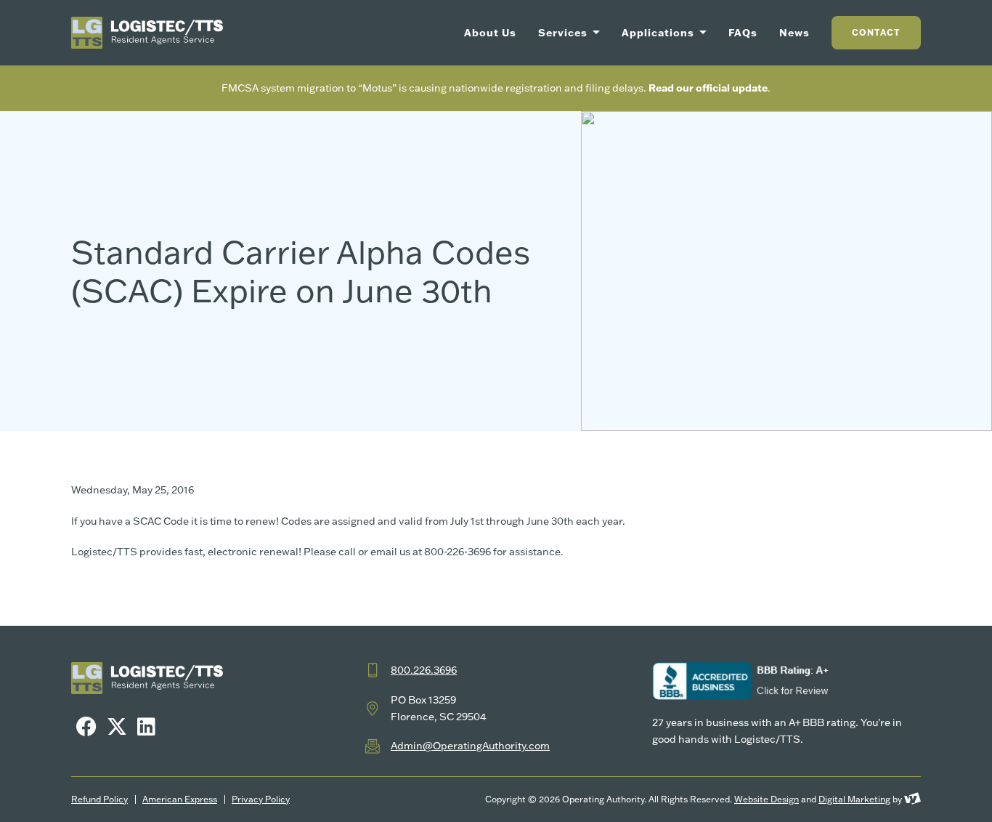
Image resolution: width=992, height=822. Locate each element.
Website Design (766, 799)
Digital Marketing (854, 799)
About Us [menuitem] (490, 33)
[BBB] (743, 681)
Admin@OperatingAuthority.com (470, 745)
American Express (179, 799)
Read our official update (708, 87)
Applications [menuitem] (659, 33)
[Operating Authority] (147, 33)
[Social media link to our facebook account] (86, 726)
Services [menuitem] (564, 33)
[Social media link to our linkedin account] (146, 726)
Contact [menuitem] (876, 32)
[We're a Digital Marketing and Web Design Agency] (912, 799)
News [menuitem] (794, 33)
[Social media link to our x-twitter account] (117, 726)
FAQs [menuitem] (742, 33)
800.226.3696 (424, 670)
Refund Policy (99, 799)
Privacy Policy (261, 799)
